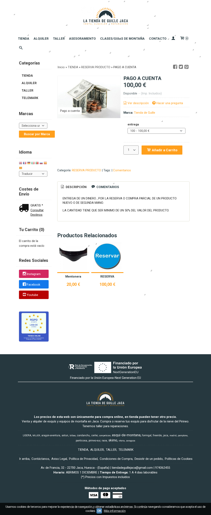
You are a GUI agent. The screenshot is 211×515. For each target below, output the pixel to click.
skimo (112, 440)
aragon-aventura (50, 435)
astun (65, 435)
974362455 (162, 468)
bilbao (73, 435)
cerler (94, 435)
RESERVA (107, 276)
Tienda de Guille (144, 112)
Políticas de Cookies (178, 459)
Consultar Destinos (37, 212)
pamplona (183, 435)
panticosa (81, 440)
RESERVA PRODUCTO (86, 170)
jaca (165, 435)
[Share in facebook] (175, 67)
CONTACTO (157, 39)
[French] (24, 163)
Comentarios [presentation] (107, 187)
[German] (28, 163)
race (104, 440)
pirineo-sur (94, 440)
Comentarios (122, 170)
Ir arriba (24, 459)
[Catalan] (21, 168)
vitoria (122, 440)
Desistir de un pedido (149, 459)
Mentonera (73, 276)
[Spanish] (45, 163)
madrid (173, 435)
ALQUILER (41, 39)
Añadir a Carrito (164, 150)
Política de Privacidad (83, 459)
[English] (20, 163)
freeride (157, 435)
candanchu (83, 435)
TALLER (59, 39)
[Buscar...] (21, 48)
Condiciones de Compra (116, 459)
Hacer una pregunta (169, 103)
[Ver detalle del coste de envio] (24, 208)
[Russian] (41, 163)
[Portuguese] (37, 163)
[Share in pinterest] (186, 67)
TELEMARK (30, 98)
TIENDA (23, 39)
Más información (114, 511)
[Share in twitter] (181, 67)
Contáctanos (40, 459)
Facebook (33, 284)
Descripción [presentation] (76, 187)
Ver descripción (138, 103)
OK (99, 511)
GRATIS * (36, 205)
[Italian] (33, 163)
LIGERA (27, 435)
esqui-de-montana (126, 435)
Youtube (32, 295)
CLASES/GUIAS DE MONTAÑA (122, 39)
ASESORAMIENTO (82, 39)
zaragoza (130, 440)
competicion (105, 435)
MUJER (36, 435)
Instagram (34, 274)
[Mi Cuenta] (173, 38)
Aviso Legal (59, 459)
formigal (146, 435)
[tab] (73, 187)
